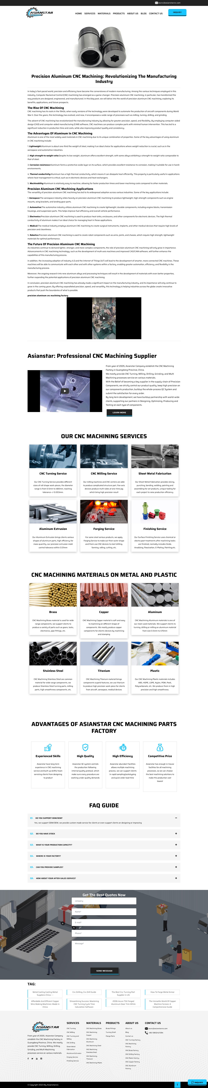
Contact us (129, 1036)
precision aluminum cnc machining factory (48, 295)
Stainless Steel (53, 671)
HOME (78, 13)
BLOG (144, 13)
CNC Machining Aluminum (91, 1040)
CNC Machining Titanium (91, 1057)
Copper (104, 612)
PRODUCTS (119, 13)
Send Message (104, 970)
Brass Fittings (111, 1028)
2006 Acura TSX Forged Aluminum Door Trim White (123, 1003)
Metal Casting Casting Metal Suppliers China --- (45, 993)
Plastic (154, 671)
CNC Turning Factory (132, 1040)
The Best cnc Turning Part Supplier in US (123, 993)
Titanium (104, 671)
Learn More (119, 412)
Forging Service (103, 529)
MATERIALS (104, 13)
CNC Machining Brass (93, 1028)
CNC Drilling (71, 1042)
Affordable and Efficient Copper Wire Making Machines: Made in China (45, 1004)
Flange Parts (110, 1036)
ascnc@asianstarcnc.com (169, 2)
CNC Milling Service (104, 473)
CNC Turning (71, 1028)
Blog (127, 1032)
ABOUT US (132, 13)
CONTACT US (156, 13)
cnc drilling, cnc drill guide (84, 992)
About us (128, 1028)
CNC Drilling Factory (132, 1054)
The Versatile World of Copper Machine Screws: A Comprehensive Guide (162, 1004)
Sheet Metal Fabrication (155, 473)
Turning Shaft (111, 1032)
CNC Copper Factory (132, 1062)
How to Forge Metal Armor (162, 992)
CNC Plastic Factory (132, 1058)
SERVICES (89, 13)
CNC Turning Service (53, 473)
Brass (53, 612)
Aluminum (155, 612)
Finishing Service (154, 529)
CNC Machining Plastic (94, 1062)
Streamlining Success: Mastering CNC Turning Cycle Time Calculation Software (84, 1004)
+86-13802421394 (156, 1032)
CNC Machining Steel (93, 1045)
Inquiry (198, 1082)
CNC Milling (71, 1032)
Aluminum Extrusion (53, 529)
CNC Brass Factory (132, 1050)
